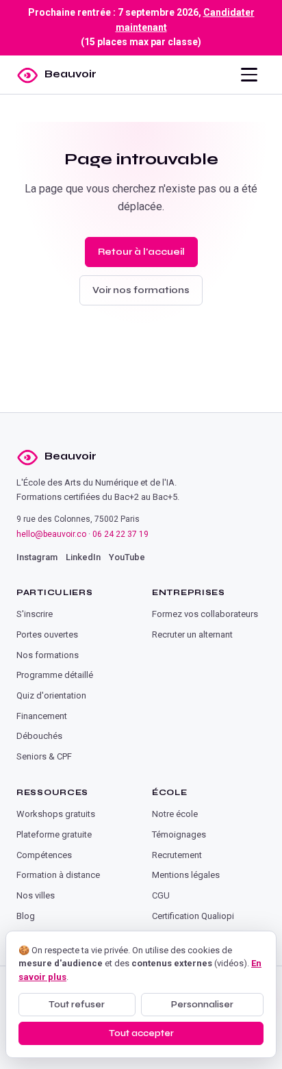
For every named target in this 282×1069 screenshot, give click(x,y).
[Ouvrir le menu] (249, 74)
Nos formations (47, 655)
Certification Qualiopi (193, 916)
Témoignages (179, 834)
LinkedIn (83, 557)
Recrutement (177, 855)
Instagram (36, 557)
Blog (25, 916)
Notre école (175, 814)
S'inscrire (34, 614)
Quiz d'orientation (51, 695)
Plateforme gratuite (54, 834)
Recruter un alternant (192, 634)
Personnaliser (202, 1004)
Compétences (44, 855)
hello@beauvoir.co (51, 534)
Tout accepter (141, 1033)
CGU (161, 895)
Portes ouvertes (47, 634)
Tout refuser (77, 1004)
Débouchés (39, 736)
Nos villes (35, 895)
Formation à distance (58, 875)
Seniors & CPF (44, 756)
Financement (41, 716)
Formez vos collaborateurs (205, 614)
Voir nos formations (141, 290)
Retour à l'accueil (141, 251)
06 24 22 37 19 (120, 534)
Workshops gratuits (55, 814)
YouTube (127, 557)
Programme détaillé (54, 675)
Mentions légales (186, 875)
